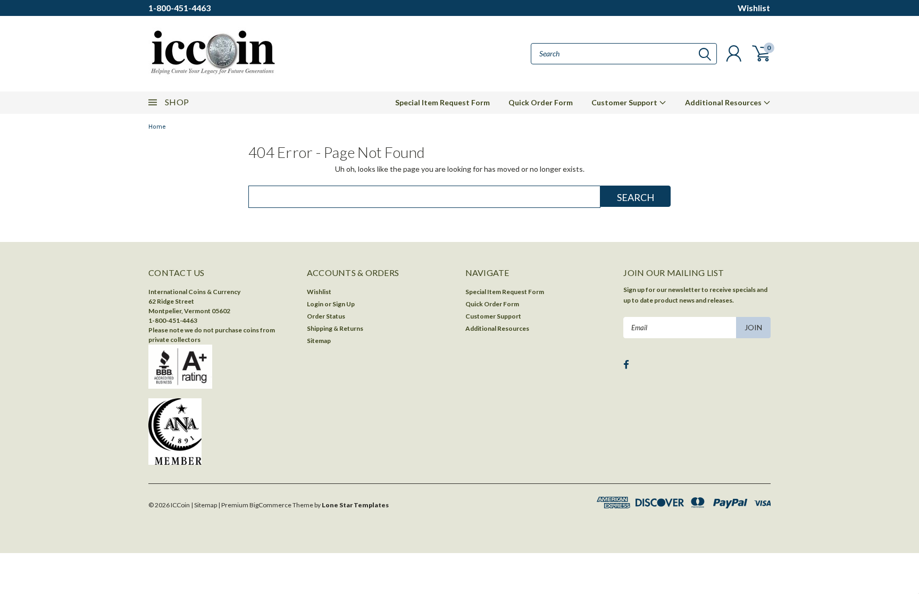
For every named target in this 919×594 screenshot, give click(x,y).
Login (315, 304)
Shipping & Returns (335, 328)
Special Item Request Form (442, 102)
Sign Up (343, 304)
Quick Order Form (540, 102)
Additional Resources (724, 102)
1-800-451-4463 (179, 8)
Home (157, 126)
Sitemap (319, 341)
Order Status (326, 316)
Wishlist (754, 8)
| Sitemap (204, 505)
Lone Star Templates (355, 505)
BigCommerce (270, 505)
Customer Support (625, 102)
